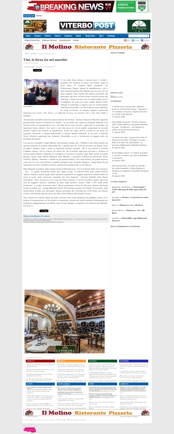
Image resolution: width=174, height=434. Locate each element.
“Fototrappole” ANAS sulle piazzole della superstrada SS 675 (129, 189)
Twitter (137, 40)
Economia (68, 35)
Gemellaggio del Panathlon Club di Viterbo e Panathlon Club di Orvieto (40, 375)
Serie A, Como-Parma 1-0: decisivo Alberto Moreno (102, 407)
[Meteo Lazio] (117, 96)
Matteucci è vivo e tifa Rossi (131, 205)
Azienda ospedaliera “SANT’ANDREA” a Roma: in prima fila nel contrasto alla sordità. (40, 404)
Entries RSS (62, 420)
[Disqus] (66, 255)
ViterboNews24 (64, 40)
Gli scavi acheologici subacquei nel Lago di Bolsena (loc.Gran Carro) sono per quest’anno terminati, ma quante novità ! (133, 397)
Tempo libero (90, 35)
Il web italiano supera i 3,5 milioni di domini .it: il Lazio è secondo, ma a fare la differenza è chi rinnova (130, 155)
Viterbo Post (32, 420)
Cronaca (37, 35)
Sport (101, 35)
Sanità (78, 35)
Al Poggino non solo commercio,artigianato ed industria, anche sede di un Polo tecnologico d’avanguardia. (134, 408)
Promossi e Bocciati (49, 40)
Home (28, 35)
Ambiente (111, 35)
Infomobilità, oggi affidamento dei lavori (129, 219)
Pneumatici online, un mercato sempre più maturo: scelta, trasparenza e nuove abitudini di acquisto (71, 394)
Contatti (76, 40)
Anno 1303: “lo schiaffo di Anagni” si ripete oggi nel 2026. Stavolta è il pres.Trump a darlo (71, 365)
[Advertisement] (79, 73)
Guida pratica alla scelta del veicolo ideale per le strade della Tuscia (41, 365)
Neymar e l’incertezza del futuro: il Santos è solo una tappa (102, 403)
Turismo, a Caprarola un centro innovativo (130, 198)
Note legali (82, 420)
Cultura (58, 35)
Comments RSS (73, 420)
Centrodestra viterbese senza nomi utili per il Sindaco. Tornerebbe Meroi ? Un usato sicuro (71, 370)
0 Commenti (49, 66)
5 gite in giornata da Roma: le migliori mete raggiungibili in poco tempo (70, 399)
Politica (48, 35)
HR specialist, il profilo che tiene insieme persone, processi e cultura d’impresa (132, 376)
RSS (128, 40)
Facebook (146, 40)
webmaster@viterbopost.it (56, 222)
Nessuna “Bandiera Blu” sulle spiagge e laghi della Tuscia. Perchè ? (133, 403)
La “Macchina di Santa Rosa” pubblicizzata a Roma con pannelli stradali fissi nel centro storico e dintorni (40, 380)
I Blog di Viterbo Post (32, 40)
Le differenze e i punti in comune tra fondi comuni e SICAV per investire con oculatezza (133, 372)
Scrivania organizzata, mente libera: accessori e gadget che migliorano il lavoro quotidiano (71, 404)
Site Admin (52, 420)
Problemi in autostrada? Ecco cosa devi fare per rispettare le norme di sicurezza (41, 370)
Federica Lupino (31, 62)
